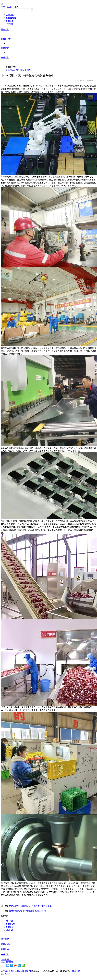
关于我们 (10, 15)
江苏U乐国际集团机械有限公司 (17, 971)
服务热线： (6, 959)
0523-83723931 (7, 962)
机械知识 (10, 21)
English (9, 7)
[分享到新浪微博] (15, 965)
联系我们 (10, 24)
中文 (3, 7)
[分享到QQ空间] (11, 965)
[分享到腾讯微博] (19, 965)
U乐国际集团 (12, 70)
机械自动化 (11, 18)
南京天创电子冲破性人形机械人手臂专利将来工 (30, 906)
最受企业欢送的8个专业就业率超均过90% (27, 911)
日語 (16, 7)
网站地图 (76, 971)
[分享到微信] (23, 965)
